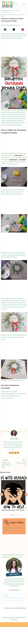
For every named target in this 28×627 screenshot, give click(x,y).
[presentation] (13, 492)
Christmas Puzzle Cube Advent (9, 391)
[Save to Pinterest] (23, 29)
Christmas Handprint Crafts (16, 380)
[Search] (22, 595)
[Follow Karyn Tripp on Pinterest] (18, 453)
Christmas (3, 14)
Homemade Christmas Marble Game (10, 395)
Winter (2, 16)
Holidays (22, 14)
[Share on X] (14, 29)
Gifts (18, 14)
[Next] (26, 494)
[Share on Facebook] (5, 29)
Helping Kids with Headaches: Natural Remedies (13, 510)
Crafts (8, 14)
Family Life (13, 14)
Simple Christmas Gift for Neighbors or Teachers (13, 393)
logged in (13, 528)
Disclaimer (23, 608)
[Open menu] (25, 4)
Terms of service (8, 608)
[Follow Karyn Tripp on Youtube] (15, 453)
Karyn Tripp (14, 439)
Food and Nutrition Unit (21, 463)
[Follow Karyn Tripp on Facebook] (10, 453)
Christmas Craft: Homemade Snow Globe (6, 464)
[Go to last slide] (1, 494)
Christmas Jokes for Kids (7, 398)
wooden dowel (13, 159)
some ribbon (22, 159)
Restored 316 (14, 619)
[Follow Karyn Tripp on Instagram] (13, 453)
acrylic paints (18, 155)
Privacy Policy (16, 608)
